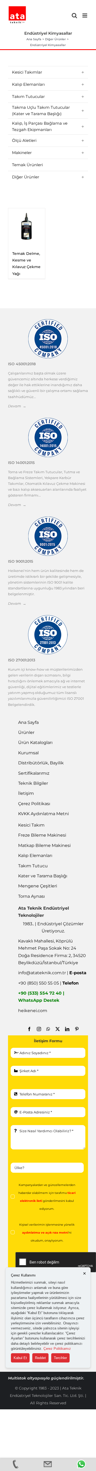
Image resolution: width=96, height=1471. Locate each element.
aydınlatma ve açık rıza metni (45, 1232)
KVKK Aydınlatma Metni (43, 813)
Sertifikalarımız (33, 773)
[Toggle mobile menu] (85, 15)
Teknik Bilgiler (33, 783)
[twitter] (57, 1029)
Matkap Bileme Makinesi (44, 845)
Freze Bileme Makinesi (42, 835)
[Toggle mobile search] (74, 15)
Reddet (40, 1358)
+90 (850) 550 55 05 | (48, 983)
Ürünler (26, 732)
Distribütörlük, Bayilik (41, 762)
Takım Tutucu (33, 865)
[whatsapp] (48, 1029)
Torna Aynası (31, 896)
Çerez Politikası (34, 803)
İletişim (26, 793)
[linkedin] (67, 1029)
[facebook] (29, 1029)
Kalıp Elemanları (35, 855)
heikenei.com (32, 1010)
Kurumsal (28, 752)
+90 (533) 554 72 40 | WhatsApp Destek (41, 997)
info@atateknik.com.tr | (52, 972)
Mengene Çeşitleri (37, 885)
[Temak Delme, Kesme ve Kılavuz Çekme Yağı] (26, 226)
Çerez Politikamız (57, 1349)
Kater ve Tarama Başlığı (42, 875)
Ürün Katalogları (35, 742)
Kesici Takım (31, 825)
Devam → (17, 406)
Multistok (17, 1378)
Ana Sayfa (28, 722)
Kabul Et (20, 1358)
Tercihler (60, 1358)
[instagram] (39, 1029)
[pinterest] (77, 1029)
